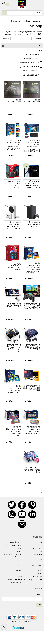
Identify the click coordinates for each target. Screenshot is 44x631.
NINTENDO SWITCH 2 (29, 62)
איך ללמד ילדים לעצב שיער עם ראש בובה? (12, 555)
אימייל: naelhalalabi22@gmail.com (32, 580)
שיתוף (5, 39)
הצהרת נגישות (38, 554)
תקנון (40, 551)
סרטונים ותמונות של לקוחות (13, 545)
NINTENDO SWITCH (29, 67)
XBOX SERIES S (31, 71)
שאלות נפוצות (38, 570)
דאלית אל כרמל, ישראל (15, 580)
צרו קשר (18, 551)
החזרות (40, 542)
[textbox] (32, 575)
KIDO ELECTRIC (31, 58)
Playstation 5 (32, 54)
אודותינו (19, 548)
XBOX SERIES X (31, 75)
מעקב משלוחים (37, 548)
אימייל (39, 595)
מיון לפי (38, 39)
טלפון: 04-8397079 (16, 583)
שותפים (20, 576)
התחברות (19, 570)
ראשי (40, 545)
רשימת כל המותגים (15, 542)
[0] (3, 4)
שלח (39, 605)
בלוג (20, 573)
